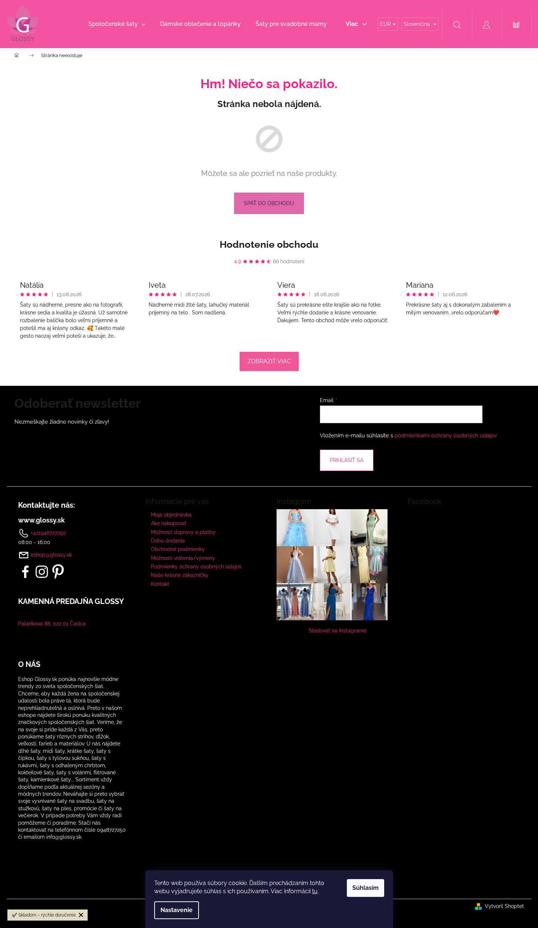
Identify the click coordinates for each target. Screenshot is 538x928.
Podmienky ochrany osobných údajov (196, 567)
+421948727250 (47, 532)
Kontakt (160, 584)
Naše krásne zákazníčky (180, 575)
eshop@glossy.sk (51, 555)
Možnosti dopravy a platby (183, 532)
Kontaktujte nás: (46, 505)
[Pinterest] (58, 571)
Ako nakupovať (168, 523)
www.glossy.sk (41, 520)
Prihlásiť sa (346, 460)
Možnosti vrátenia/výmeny (183, 558)
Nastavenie (176, 910)
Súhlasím (365, 887)
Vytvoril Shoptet (504, 906)
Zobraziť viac (269, 361)
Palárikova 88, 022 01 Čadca (52, 624)
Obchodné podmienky (178, 549)
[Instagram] (41, 571)
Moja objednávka (171, 515)
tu (315, 891)
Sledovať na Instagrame (337, 631)
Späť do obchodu (269, 203)
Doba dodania (168, 541)
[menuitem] (117, 24)
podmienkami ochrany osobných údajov (446, 435)
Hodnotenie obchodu (269, 244)
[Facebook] (25, 571)
